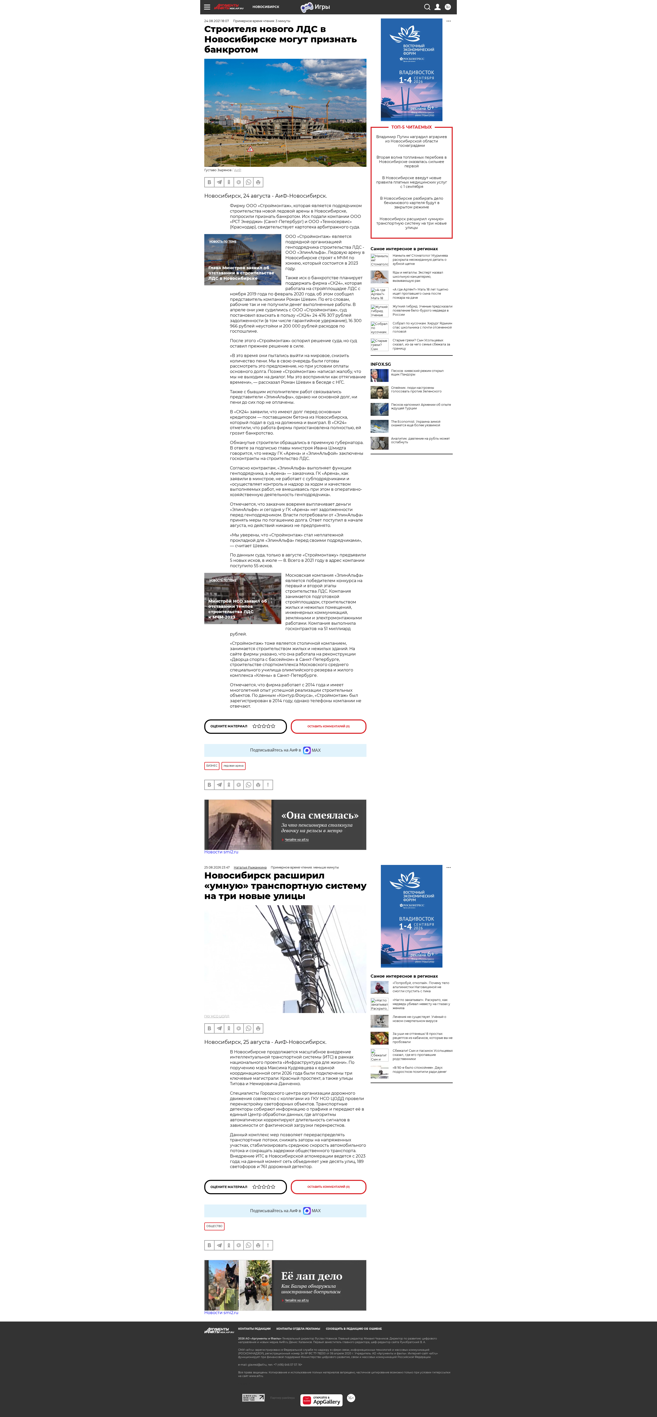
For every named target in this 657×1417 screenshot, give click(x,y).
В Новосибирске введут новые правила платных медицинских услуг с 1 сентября (411, 182)
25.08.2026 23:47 (217, 867)
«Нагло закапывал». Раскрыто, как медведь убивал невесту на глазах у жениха (421, 1004)
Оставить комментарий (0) (328, 726)
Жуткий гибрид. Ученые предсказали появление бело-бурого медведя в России (422, 310)
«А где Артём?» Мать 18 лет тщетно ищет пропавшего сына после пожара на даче (420, 293)
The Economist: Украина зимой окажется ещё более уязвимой (415, 423)
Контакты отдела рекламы (298, 1329)
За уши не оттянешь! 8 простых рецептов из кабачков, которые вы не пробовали (422, 1038)
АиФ (237, 170)
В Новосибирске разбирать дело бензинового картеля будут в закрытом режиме (411, 202)
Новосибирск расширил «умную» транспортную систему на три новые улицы (411, 223)
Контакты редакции (254, 1329)
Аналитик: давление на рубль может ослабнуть (420, 440)
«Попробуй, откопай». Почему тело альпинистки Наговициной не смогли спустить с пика (421, 987)
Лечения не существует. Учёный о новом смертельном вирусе (419, 1019)
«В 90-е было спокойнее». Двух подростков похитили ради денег (420, 1070)
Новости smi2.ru (221, 852)
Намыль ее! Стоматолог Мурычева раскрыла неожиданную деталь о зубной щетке (420, 260)
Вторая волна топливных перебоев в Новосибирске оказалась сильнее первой (411, 161)
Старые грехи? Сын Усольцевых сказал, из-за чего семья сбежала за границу (421, 344)
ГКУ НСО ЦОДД (216, 1016)
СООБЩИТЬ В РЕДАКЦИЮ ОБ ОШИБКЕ (354, 1329)
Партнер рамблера (282, 1397)
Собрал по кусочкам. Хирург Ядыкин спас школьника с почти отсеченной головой (422, 327)
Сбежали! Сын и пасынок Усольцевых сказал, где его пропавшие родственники (423, 1055)
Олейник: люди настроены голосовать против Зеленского (416, 389)
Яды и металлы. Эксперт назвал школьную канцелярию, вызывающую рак (418, 277)
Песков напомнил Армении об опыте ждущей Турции (421, 406)
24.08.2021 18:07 (216, 21)
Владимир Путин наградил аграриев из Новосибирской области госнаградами (411, 141)
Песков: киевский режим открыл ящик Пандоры (417, 372)
